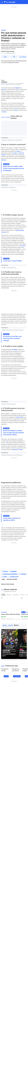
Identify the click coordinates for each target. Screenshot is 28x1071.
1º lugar (17, 151)
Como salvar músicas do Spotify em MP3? (11, 519)
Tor (7, 442)
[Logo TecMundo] (9, 2)
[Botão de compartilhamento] (5, 56)
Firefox (4, 112)
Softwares (9, 594)
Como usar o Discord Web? (12, 261)
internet (3, 89)
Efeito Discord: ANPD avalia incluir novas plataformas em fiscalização (13, 168)
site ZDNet (14, 349)
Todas (3, 594)
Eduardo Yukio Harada (7, 51)
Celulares (22, 594)
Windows (3, 160)
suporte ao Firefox (17, 449)
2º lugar (14, 153)
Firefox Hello (19, 417)
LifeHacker (4, 82)
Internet (3, 30)
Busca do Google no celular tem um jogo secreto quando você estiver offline (13, 433)
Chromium (22, 245)
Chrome (15, 110)
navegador (17, 88)
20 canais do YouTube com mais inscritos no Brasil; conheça (12, 338)
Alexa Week (15, 594)
